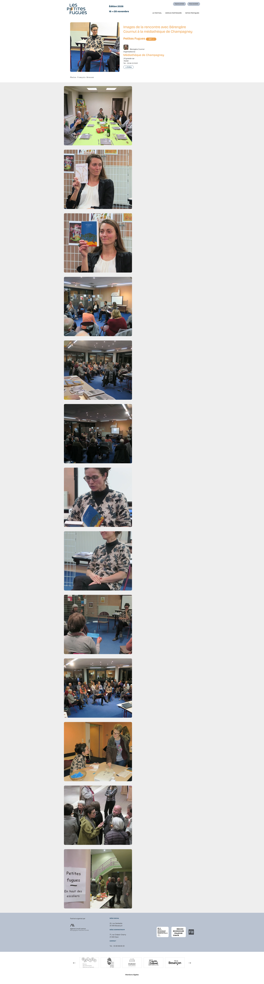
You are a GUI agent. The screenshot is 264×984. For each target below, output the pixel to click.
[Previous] (74, 962)
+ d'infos (128, 67)
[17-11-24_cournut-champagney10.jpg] (98, 688)
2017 (150, 39)
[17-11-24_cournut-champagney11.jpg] (98, 752)
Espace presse (179, 4)
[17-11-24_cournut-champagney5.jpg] (98, 370)
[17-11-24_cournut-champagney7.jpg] (98, 498)
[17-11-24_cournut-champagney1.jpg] (98, 116)
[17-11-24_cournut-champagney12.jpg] (98, 815)
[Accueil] (77, 9)
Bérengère (137, 49)
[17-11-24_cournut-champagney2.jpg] (98, 180)
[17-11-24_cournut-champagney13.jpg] (98, 879)
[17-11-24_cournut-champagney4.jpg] (98, 307)
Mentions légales (132, 975)
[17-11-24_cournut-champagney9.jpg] (98, 625)
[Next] (189, 962)
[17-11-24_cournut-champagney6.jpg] (98, 434)
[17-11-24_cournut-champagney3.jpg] (98, 243)
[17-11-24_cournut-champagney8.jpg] (98, 561)
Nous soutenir (193, 4)
